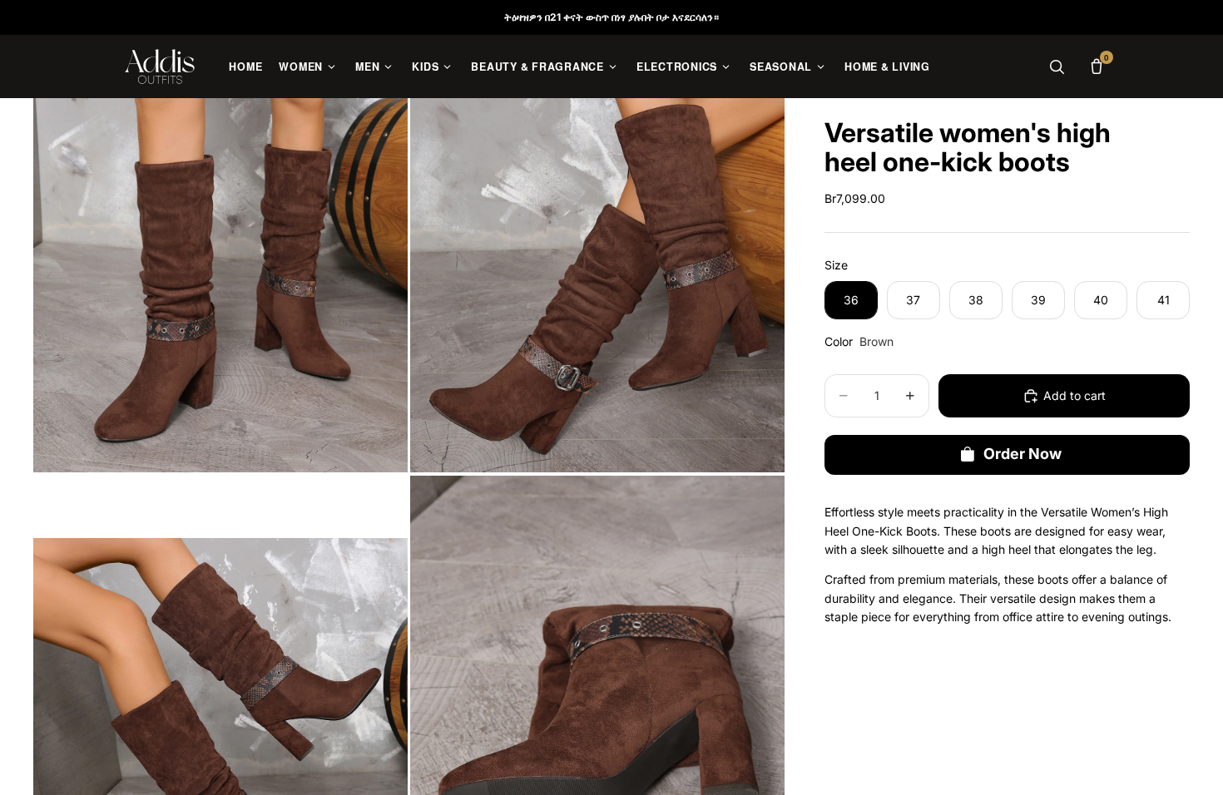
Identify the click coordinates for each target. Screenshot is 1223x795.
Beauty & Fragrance (537, 66)
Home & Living (887, 66)
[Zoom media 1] (220, 285)
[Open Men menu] (388, 67)
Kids (425, 66)
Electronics (676, 66)
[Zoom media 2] (597, 285)
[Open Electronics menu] (726, 67)
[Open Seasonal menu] (821, 67)
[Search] (1056, 66)
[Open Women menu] (331, 67)
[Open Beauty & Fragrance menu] (613, 67)
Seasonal (781, 66)
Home (245, 66)
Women (301, 66)
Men (367, 66)
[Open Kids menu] (447, 67)
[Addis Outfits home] (159, 66)
